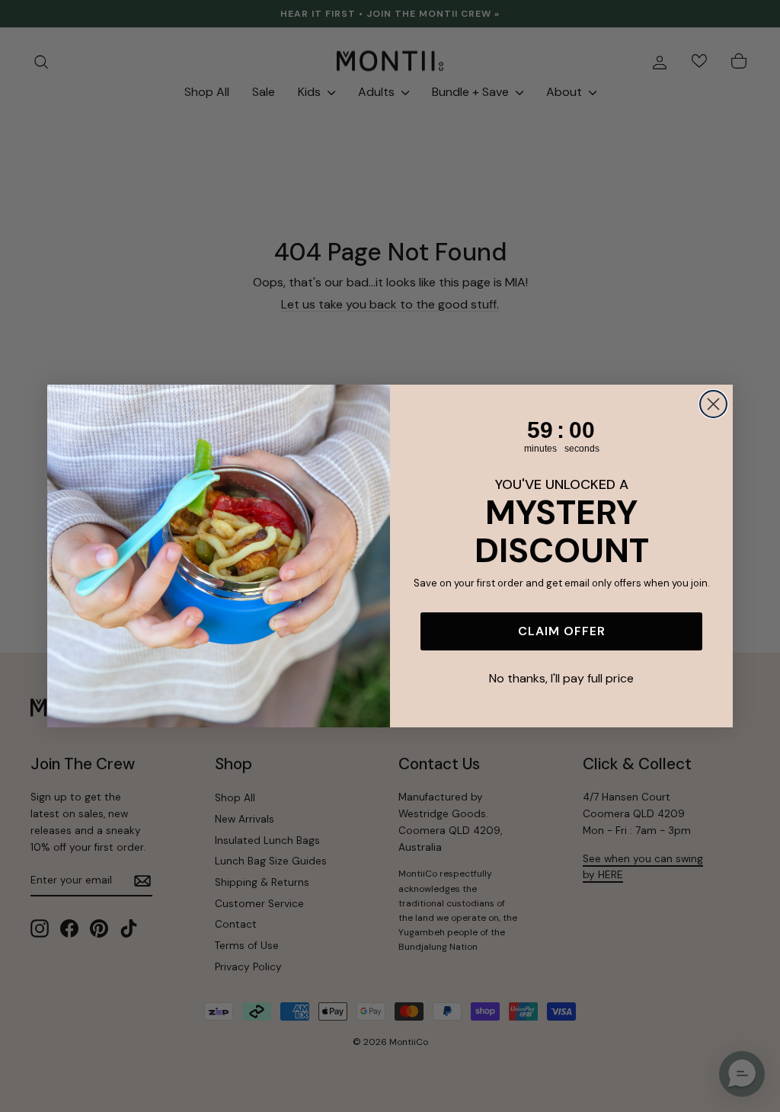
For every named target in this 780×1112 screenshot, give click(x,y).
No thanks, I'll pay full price (561, 678)
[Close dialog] (713, 404)
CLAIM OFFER (562, 631)
